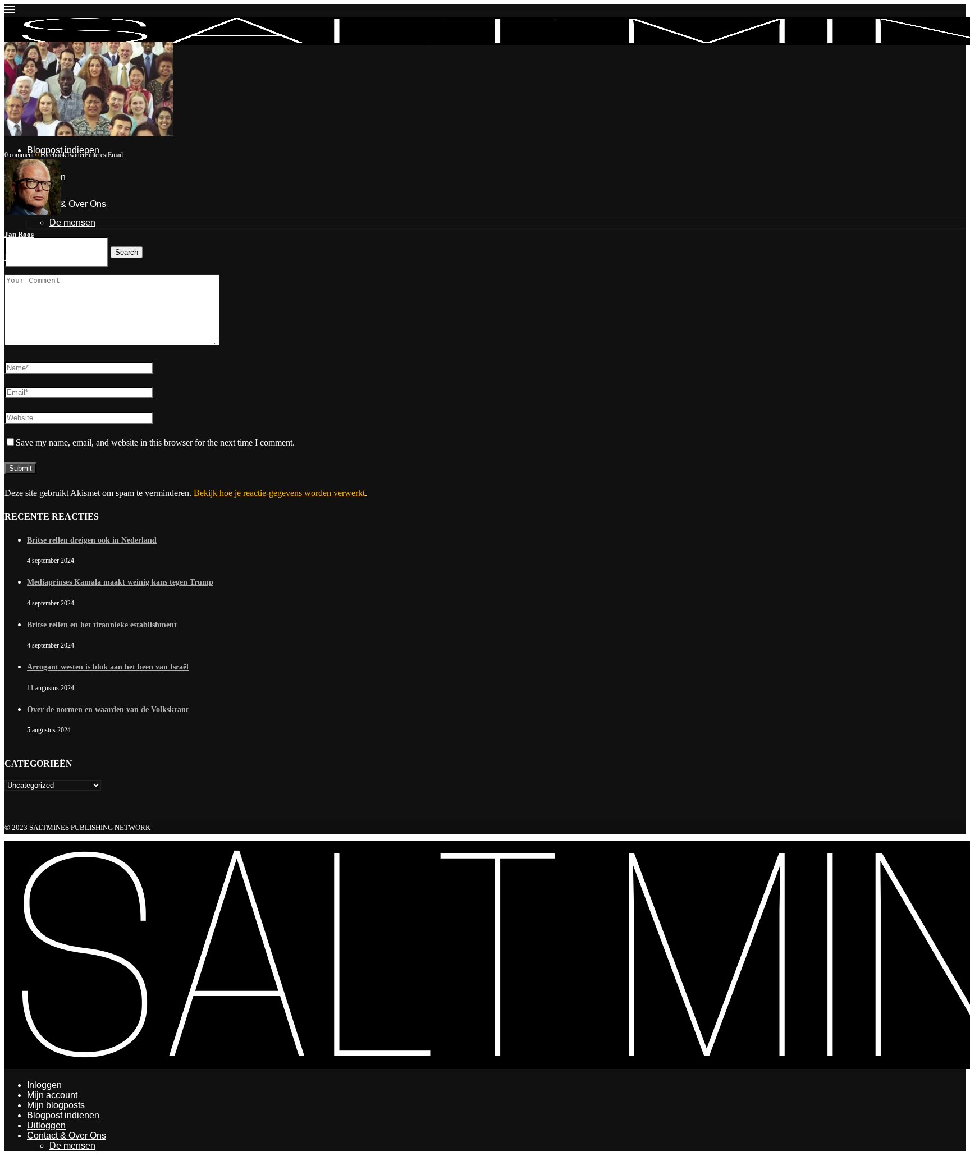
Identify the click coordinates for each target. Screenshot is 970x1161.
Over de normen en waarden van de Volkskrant (108, 709)
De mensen (72, 1145)
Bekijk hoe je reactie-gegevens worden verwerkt (279, 493)
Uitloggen (46, 1125)
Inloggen (44, 1085)
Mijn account (52, 1095)
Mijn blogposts (56, 1105)
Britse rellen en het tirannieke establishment (102, 625)
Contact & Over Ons (66, 1135)
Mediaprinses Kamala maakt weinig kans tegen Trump (120, 582)
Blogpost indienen (63, 1115)
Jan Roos (19, 234)
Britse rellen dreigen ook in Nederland (92, 540)
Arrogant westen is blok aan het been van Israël (108, 667)
